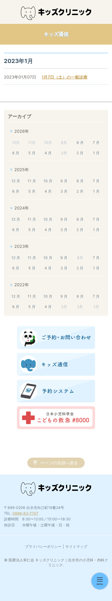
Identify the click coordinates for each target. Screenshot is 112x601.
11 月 (32, 181)
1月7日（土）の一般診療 (65, 77)
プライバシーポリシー (43, 546)
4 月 (48, 153)
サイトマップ (76, 546)
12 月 (15, 181)
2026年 (21, 131)
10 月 (47, 181)
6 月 (15, 153)
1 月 (96, 153)
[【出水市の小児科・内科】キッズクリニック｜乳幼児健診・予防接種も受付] (56, 13)
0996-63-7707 (25, 513)
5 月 (31, 153)
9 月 (63, 181)
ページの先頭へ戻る (59, 462)
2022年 (21, 284)
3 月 (63, 191)
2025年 (21, 169)
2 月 (80, 153)
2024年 (21, 208)
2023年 (21, 246)
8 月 (80, 142)
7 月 (96, 142)
